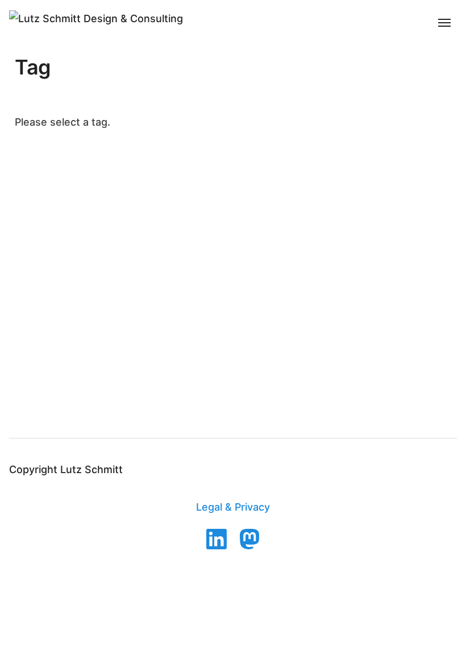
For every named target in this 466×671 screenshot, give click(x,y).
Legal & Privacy (233, 507)
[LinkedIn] (216, 539)
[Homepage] (96, 18)
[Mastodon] (249, 539)
